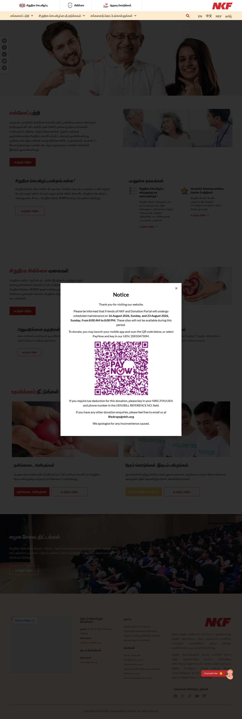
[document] (121, 359)
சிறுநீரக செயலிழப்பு (37, 5)
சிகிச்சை (79, 5)
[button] (188, 16)
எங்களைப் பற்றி (19, 15)
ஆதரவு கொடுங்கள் (120, 5)
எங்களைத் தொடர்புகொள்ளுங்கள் (112, 15)
